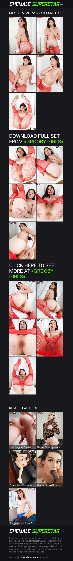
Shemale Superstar (30, 557)
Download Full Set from (36, 139)
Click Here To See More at (31, 271)
